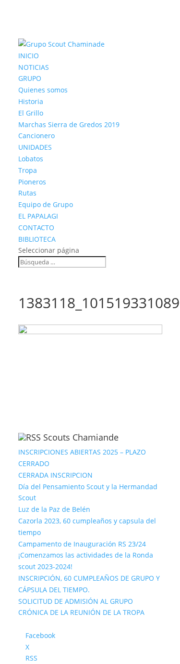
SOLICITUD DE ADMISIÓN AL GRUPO (75, 601)
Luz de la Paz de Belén (54, 509)
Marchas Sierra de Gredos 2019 (69, 124)
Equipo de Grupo (45, 204)
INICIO (28, 55)
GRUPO (29, 78)
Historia (30, 101)
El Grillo (30, 112)
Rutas (27, 192)
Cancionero (36, 135)
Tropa (27, 170)
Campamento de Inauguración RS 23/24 (82, 543)
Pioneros (32, 181)
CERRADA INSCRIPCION (55, 475)
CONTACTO (36, 227)
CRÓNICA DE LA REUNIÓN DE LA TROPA (81, 612)
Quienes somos (43, 89)
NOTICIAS (33, 67)
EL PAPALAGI (38, 216)
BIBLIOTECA (37, 239)
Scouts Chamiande (81, 437)
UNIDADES (35, 147)
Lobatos (30, 158)
